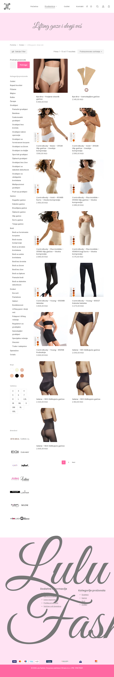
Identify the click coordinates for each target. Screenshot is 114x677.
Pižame (13, 89)
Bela (12, 370)
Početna (13, 45)
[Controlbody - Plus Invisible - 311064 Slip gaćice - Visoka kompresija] (86, 177)
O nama (46, 593)
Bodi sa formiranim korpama (20, 234)
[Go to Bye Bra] (15, 440)
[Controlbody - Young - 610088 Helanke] (51, 280)
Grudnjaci (14, 105)
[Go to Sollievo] (25, 520)
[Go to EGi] (15, 453)
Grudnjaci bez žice (20, 162)
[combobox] (90, 51)
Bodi (12, 228)
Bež (17, 370)
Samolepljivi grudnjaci (17, 332)
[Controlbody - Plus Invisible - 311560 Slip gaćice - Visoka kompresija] (51, 228)
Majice (13, 93)
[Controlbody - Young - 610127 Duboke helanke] (86, 280)
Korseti (15, 293)
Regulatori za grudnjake (17, 325)
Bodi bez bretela (19, 261)
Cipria (12, 376)
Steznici (15, 342)
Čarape (13, 101)
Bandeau (15, 113)
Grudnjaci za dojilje (20, 150)
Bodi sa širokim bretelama (18, 248)
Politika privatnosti (51, 603)
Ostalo (13, 355)
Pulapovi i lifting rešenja (19, 318)
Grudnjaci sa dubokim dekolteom (20, 168)
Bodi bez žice (17, 269)
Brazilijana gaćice (19, 208)
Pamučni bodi (17, 277)
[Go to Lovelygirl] (15, 506)
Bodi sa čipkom (18, 273)
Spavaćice (14, 351)
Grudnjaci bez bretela (18, 126)
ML (19, 403)
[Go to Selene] (25, 506)
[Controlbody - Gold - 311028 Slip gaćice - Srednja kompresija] (86, 125)
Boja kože (22, 370)
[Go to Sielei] (15, 520)
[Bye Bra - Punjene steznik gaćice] (51, 76)
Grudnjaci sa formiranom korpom (20, 141)
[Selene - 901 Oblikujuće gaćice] (86, 329)
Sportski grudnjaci (20, 154)
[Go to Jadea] (15, 480)
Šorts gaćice (17, 220)
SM (13, 407)
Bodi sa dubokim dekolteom (19, 283)
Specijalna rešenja (20, 338)
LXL (25, 399)
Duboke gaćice (18, 204)
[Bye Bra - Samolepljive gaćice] (86, 76)
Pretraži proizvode (18, 60)
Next (73, 462)
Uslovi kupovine (50, 600)
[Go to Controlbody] (25, 440)
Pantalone (16, 297)
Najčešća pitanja (50, 596)
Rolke (12, 97)
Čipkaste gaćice (19, 212)
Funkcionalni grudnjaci (17, 119)
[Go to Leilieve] (25, 480)
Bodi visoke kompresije (17, 241)
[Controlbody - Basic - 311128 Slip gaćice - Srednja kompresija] (51, 125)
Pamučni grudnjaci (20, 109)
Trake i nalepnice (19, 346)
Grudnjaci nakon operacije (19, 133)
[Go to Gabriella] (25, 453)
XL (21, 407)
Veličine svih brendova (52, 606)
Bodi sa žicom (18, 265)
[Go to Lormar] (25, 493)
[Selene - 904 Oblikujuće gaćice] (51, 425)
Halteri (15, 301)
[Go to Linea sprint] (15, 493)
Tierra (22, 376)
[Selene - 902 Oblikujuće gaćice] (51, 378)
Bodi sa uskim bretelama (18, 256)
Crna (17, 376)
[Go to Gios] (15, 466)
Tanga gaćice (17, 224)
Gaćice (13, 196)
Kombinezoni (17, 305)
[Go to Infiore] (25, 466)
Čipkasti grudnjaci (19, 158)
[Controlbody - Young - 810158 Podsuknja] (51, 329)
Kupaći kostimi (16, 85)
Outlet (12, 81)
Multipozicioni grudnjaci (18, 186)
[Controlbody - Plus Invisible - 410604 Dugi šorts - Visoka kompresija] (86, 228)
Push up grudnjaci (19, 192)
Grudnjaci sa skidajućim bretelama (17, 177)
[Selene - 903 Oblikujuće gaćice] (86, 378)
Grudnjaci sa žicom (20, 146)
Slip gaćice (16, 216)
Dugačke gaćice (19, 200)
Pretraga (23, 65)
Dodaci (21, 45)
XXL (14, 411)
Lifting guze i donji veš (20, 310)
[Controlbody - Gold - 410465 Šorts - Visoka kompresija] (51, 177)
